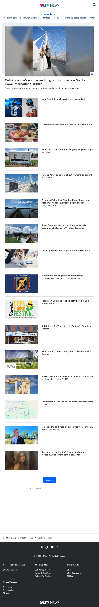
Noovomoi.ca (8, 590)
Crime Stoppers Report (75, 18)
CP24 (69, 570)
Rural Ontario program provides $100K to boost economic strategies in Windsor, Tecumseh (66, 226)
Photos (92, 18)
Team (49, 538)
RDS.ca (6, 593)
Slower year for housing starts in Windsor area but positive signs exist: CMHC (67, 377)
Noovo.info (7, 587)
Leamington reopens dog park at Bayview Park (66, 250)
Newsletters (40, 538)
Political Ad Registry (43, 576)
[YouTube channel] (52, 547)
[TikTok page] (46, 547)
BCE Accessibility (10, 570)
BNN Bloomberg (74, 573)
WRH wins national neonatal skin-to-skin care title (67, 124)
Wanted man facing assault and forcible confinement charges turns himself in (62, 277)
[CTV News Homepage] (49, 5)
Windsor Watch (10, 18)
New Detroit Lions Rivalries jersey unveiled (63, 99)
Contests (46, 18)
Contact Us (22, 538)
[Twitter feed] (41, 547)
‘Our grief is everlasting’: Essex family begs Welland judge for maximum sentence (64, 453)
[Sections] (4, 5)
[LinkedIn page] (57, 547)
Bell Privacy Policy (42, 570)
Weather (57, 18)
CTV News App (9, 538)
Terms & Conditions (43, 573)
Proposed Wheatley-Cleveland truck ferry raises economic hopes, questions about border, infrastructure (66, 203)
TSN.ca (70, 576)
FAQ (31, 538)
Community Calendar (29, 18)
